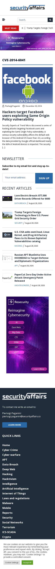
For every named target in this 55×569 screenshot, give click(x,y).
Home (6, 445)
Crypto (6, 537)
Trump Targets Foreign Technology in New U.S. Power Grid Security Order (32, 215)
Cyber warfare (11, 454)
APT (16, 265)
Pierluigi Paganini (12, 106)
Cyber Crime (10, 450)
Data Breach (20, 203)
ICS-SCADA (9, 532)
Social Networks (12, 522)
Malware (7, 503)
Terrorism (8, 527)
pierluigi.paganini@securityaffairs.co (21, 416)
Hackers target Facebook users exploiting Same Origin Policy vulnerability (25, 116)
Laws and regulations (15, 498)
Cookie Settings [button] (11, 562)
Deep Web (8, 469)
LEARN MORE (14, 424)
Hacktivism (9, 479)
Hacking (18, 246)
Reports (7, 512)
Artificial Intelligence (15, 488)
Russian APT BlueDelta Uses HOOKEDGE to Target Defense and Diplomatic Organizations (32, 258)
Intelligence (9, 483)
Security (19, 223)
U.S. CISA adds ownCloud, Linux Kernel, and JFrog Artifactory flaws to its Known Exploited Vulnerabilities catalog (32, 236)
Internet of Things (14, 493)
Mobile (6, 508)
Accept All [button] (27, 562)
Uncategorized (22, 285)
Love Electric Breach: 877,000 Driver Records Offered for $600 (32, 197)
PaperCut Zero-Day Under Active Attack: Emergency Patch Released (33, 277)
